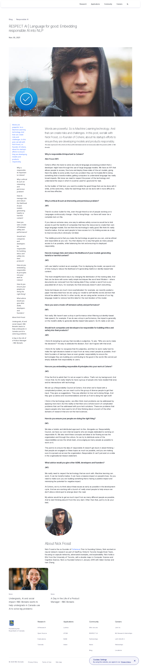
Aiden (65, 644)
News (91, 644)
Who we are (93, 627)
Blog (11, 19)
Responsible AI (22, 19)
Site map (59, 662)
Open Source (42, 633)
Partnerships (93, 639)
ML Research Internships (123, 633)
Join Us (117, 627)
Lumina (65, 627)
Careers (119, 4)
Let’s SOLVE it (119, 639)
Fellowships (119, 644)
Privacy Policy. (126, 662)
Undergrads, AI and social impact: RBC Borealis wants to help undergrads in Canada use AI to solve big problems (19, 327)
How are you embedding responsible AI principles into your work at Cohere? (21, 272)
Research (83, 4)
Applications (95, 4)
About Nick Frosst (18, 317)
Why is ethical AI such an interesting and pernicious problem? (22, 185)
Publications (42, 639)
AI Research (42, 627)
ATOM (65, 633)
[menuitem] (83, 4)
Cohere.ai (76, 549)
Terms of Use (46, 662)
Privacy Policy (33, 662)
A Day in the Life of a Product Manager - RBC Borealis (69, 570)
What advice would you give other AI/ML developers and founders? (21, 305)
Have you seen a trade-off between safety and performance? (22, 227)
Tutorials (41, 644)
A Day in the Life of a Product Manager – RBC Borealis (19, 340)
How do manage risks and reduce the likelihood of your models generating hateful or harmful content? (22, 207)
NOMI (65, 639)
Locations (118, 650)
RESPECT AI (93, 633)
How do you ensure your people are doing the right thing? (21, 289)
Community (108, 4)
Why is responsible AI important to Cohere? (21, 171)
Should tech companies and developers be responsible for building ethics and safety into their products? (21, 248)
